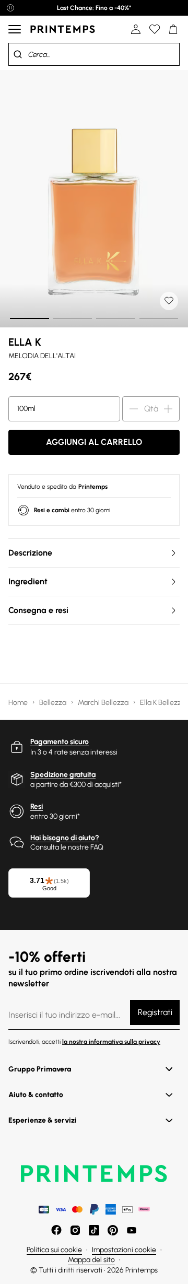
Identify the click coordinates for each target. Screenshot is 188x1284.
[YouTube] (131, 1230)
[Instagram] (75, 1230)
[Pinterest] (113, 1230)
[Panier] (173, 29)
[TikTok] (94, 1230)
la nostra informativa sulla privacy (111, 1041)
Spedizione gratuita (63, 774)
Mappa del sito (91, 1259)
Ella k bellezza (163, 702)
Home (18, 702)
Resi (36, 806)
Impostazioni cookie (124, 1249)
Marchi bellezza (104, 702)
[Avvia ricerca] (17, 54)
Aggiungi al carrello (94, 442)
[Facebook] (56, 1230)
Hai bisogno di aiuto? (64, 837)
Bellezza (53, 702)
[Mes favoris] (154, 29)
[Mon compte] (136, 29)
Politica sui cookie (54, 1249)
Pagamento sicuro (59, 741)
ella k (24, 342)
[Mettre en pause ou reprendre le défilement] (10, 8)
